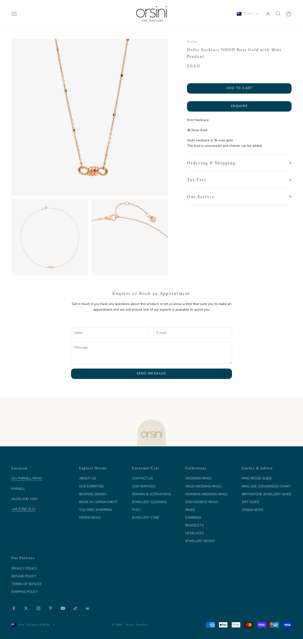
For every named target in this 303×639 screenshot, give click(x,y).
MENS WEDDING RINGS (203, 486)
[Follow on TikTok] (75, 608)
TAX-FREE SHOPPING (95, 510)
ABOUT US (87, 478)
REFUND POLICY (23, 576)
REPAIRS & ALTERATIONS (151, 494)
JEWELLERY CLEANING (149, 502)
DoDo (192, 41)
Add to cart (239, 88)
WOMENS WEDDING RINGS (206, 494)
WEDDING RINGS (198, 478)
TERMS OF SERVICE (26, 584)
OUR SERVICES (144, 486)
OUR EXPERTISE (91, 486)
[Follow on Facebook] (13, 608)
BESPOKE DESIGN (92, 494)
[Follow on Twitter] (26, 608)
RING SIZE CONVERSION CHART (266, 486)
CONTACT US (142, 478)
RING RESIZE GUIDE (257, 478)
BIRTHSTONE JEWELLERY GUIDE (267, 494)
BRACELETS (194, 525)
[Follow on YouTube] (63, 608)
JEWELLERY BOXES (200, 541)
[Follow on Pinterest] (50, 608)
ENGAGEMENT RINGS (201, 502)
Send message (151, 373)
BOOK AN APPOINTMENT (98, 502)
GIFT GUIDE (250, 502)
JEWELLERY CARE (145, 517)
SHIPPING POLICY (24, 592)
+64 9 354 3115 (23, 509)
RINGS (190, 510)
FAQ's (136, 510)
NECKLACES (194, 533)
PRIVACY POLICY (24, 568)
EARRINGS (193, 517)
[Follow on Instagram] (38, 608)
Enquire (239, 106)
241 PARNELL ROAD (26, 478)
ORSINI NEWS (90, 517)
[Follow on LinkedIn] (87, 608)
